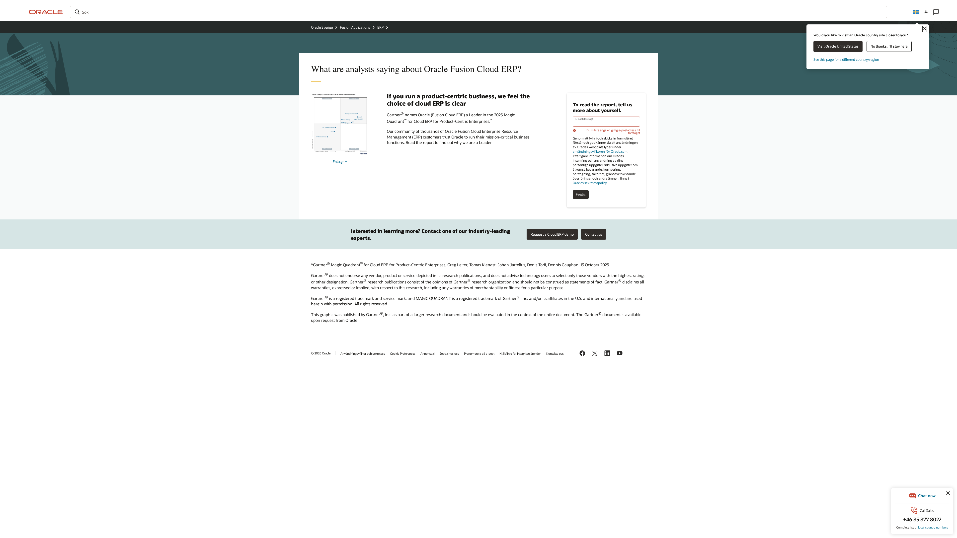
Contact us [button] (593, 234)
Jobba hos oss (449, 353)
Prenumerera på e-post (479, 353)
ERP (380, 27)
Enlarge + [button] (340, 161)
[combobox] (478, 12)
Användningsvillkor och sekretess (362, 353)
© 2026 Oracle (320, 353)
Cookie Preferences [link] (402, 353)
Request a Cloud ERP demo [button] (552, 234)
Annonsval (427, 353)
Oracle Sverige (322, 27)
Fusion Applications (355, 27)
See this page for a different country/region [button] (846, 59)
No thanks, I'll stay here (889, 46)
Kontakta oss (555, 353)
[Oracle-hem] (46, 12)
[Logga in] (926, 12)
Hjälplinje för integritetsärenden (520, 353)
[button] (21, 12)
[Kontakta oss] (936, 12)
